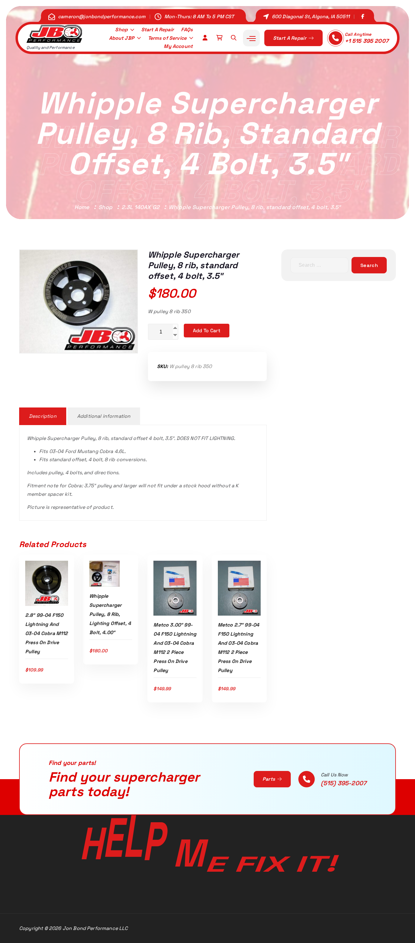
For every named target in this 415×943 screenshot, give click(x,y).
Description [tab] (43, 416)
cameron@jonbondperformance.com (102, 16)
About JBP (121, 38)
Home (82, 207)
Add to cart (206, 330)
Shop (121, 29)
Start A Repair (157, 29)
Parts (269, 779)
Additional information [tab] (104, 416)
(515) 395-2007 (343, 783)
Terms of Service (167, 38)
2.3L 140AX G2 (140, 207)
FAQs (187, 29)
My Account (178, 46)
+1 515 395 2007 (367, 40)
